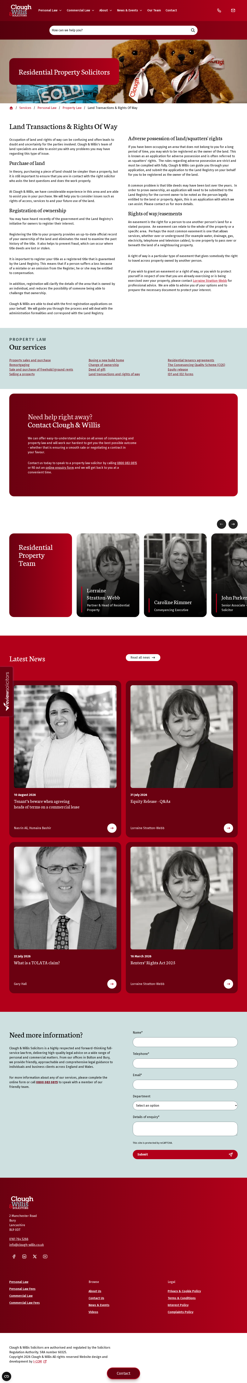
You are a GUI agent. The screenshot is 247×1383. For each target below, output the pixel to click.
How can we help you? (67, 30)
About (103, 10)
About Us (95, 1291)
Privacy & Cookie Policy (184, 1291)
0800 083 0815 (127, 463)
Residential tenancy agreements (191, 360)
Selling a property (22, 374)
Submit (142, 1154)
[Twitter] (34, 1256)
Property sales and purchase (30, 360)
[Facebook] (14, 1256)
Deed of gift (97, 369)
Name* (138, 1032)
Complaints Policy (180, 1312)
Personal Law (48, 10)
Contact (171, 10)
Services (25, 108)
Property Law (72, 108)
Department (141, 1096)
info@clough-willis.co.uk (26, 1245)
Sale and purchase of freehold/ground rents (41, 369)
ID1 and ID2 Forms (180, 374)
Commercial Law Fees (24, 1303)
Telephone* (141, 1054)
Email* (137, 1075)
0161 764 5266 (18, 1239)
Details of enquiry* (146, 1117)
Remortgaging (19, 365)
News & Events (127, 10)
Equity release (178, 369)
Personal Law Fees (22, 1289)
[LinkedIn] (24, 1256)
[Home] (20, 10)
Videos (93, 1312)
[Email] (233, 10)
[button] (50, 10)
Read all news (140, 657)
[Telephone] (219, 10)
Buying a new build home (106, 360)
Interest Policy (178, 1305)
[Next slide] (233, 524)
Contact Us (96, 1298)
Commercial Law (78, 10)
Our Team (154, 10)
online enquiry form (60, 467)
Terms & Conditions (182, 1298)
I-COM (37, 1361)
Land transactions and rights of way (114, 374)
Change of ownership (104, 365)
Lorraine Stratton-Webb (210, 281)
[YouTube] (45, 1256)
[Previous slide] (221, 524)
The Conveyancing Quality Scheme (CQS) (196, 365)
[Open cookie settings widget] (6, 1376)
